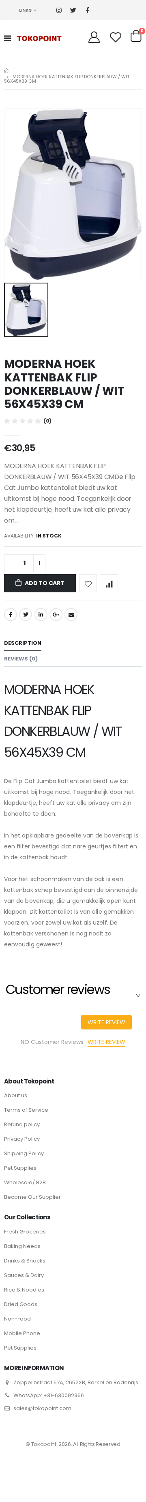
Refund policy (22, 1124)
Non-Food (17, 1319)
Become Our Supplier (32, 1197)
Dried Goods (20, 1304)
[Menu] (7, 38)
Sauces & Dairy (24, 1275)
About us (15, 1095)
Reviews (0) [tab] (21, 658)
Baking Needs (22, 1246)
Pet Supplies (20, 1168)
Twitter (25, 614)
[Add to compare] (109, 583)
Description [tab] (22, 643)
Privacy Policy (22, 1139)
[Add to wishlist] (88, 583)
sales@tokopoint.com (42, 1408)
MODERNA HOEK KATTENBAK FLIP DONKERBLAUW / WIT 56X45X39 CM (64, 384)
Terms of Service (26, 1110)
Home (7, 70)
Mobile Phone (22, 1333)
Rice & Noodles (24, 1290)
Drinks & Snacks (24, 1261)
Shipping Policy (24, 1153)
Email (70, 614)
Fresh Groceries (25, 1231)
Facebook (10, 614)
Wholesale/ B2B (25, 1182)
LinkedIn (40, 614)
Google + (55, 614)
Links (25, 10)
